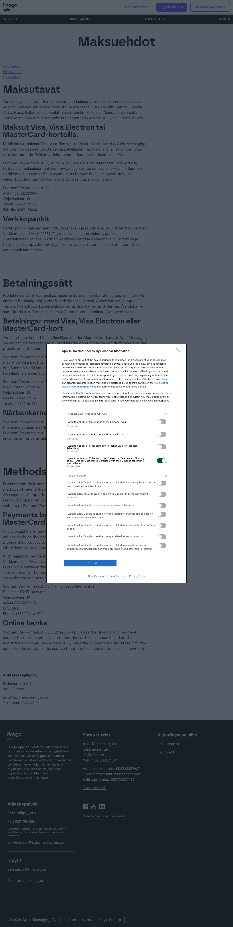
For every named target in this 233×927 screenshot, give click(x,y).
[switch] (161, 421)
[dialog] (116, 463)
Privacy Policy (137, 576)
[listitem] (116, 414)
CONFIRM (90, 563)
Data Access (116, 576)
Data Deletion (96, 576)
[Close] (179, 351)
